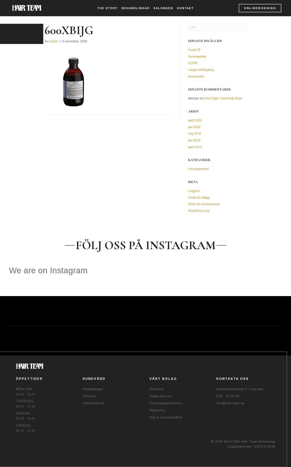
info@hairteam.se (230, 403)
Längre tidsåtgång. (201, 69)
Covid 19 (194, 49)
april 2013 (195, 147)
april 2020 (195, 120)
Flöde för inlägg (198, 197)
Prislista (89, 396)
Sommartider (197, 56)
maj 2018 (194, 133)
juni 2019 (194, 127)
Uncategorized (198, 169)
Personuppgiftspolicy (166, 403)
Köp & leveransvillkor (166, 417)
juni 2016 (194, 140)
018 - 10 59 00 (228, 396)
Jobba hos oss (160, 396)
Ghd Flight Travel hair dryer (223, 98)
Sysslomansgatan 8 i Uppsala (239, 389)
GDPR (192, 63)
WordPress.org (198, 211)
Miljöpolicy (157, 410)
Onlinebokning (94, 403)
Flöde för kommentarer (204, 204)
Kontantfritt (196, 76)
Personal (156, 389)
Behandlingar (93, 389)
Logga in (194, 191)
